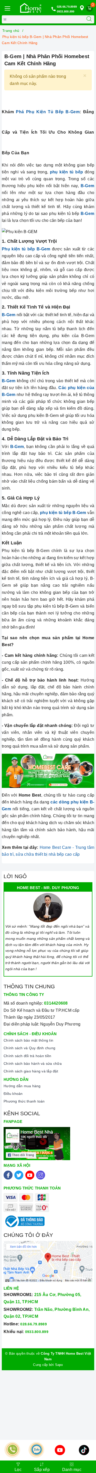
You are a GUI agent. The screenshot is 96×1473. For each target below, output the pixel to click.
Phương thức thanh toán (24, 1101)
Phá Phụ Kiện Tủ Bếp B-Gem (48, 112)
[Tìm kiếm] (89, 19)
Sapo (59, 1365)
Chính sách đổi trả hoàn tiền (27, 1056)
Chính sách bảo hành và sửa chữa (33, 1063)
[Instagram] (40, 1175)
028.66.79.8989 (67, 6)
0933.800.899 (65, 11)
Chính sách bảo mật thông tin (28, 1040)
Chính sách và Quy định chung (29, 1048)
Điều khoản (13, 1094)
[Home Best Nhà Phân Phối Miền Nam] (30, 8)
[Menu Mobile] (7, 8)
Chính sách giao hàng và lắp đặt (31, 1071)
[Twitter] (18, 1175)
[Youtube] (29, 1175)
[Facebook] (8, 1175)
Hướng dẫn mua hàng (22, 1086)
